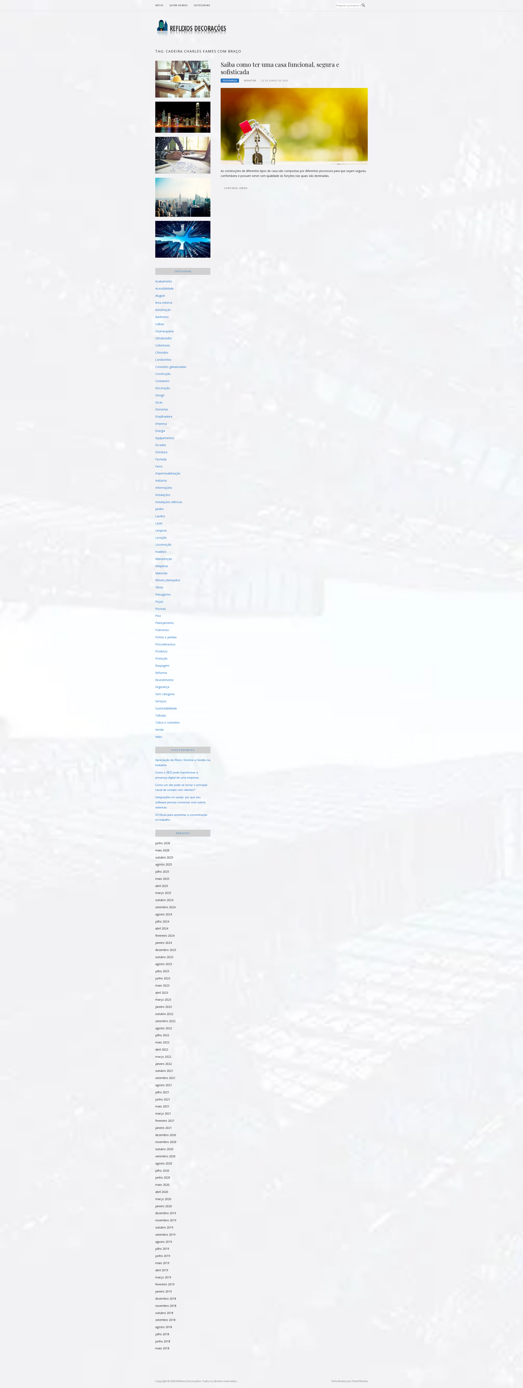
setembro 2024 (165, 907)
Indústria (161, 480)
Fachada (161, 459)
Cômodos (161, 352)
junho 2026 (162, 843)
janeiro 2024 (163, 943)
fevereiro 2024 (164, 935)
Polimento (162, 630)
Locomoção (163, 544)
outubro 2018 (164, 1313)
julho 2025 (162, 871)
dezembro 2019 (165, 1213)
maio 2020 (162, 1185)
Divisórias (161, 409)
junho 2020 (162, 1177)
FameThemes (360, 1381)
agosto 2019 (163, 1242)
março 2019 (163, 1277)
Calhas (159, 324)
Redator (250, 80)
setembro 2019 (165, 1234)
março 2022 (163, 1057)
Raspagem (162, 666)
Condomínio (163, 360)
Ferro (158, 466)
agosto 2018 (163, 1327)
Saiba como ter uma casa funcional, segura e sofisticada (280, 68)
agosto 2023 (163, 964)
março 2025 (163, 893)
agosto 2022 (163, 1028)
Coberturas (162, 345)
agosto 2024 (163, 914)
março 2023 (163, 999)
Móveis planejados (167, 580)
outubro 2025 (164, 857)
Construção (163, 374)
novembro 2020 (165, 1142)
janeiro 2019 (163, 1291)
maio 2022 (162, 1042)
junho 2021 (162, 1099)
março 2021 (163, 1113)
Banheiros (162, 317)
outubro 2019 (164, 1227)
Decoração (162, 388)
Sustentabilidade (166, 708)
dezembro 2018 (165, 1298)
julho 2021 (162, 1092)
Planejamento (164, 623)
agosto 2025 (163, 864)
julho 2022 (162, 1035)
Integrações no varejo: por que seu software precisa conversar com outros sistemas (180, 802)
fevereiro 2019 (164, 1284)
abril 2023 (161, 993)
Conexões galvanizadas (170, 367)
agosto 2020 (163, 1163)
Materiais (161, 573)
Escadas (160, 445)
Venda (159, 730)
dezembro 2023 (165, 950)
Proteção (161, 658)
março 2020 (163, 1199)
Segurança (230, 80)
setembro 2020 (165, 1156)
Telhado (160, 715)
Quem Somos (179, 5)
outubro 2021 (164, 1071)
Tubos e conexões (167, 722)
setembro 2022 (165, 1021)
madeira (160, 552)
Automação (163, 310)
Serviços (160, 701)
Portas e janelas (166, 637)
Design (159, 395)
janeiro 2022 (163, 1064)
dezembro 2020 (165, 1135)
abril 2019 (161, 1270)
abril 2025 (161, 886)
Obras (159, 587)
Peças (159, 602)
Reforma (161, 673)
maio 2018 (162, 1348)
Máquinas (161, 566)
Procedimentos (165, 644)
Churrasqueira (164, 331)
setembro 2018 (165, 1320)
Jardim (159, 509)
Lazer (159, 523)
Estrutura (161, 452)
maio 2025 (162, 879)
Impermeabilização (167, 473)
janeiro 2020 (163, 1206)
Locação (161, 537)
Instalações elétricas (168, 502)
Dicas (159, 402)
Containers (162, 381)
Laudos (160, 516)
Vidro (158, 737)
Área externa (163, 303)
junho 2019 (162, 1256)
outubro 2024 (164, 900)
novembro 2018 (165, 1306)
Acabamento (163, 281)
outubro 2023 (164, 957)
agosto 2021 (163, 1085)
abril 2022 (161, 1049)
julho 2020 (162, 1170)
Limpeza (161, 530)
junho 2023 (162, 978)
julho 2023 (162, 971)
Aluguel (160, 296)
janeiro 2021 (163, 1128)
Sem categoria (164, 694)
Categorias (202, 5)
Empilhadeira (163, 416)
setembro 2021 (165, 1078)
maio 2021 (162, 1106)
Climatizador (163, 338)
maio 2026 (162, 850)
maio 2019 (162, 1263)
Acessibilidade (164, 288)
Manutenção (163, 559)
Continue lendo (236, 188)
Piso (158, 616)
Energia (160, 431)
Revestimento (164, 680)
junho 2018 (162, 1341)
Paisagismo (163, 594)
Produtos (161, 651)
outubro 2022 (164, 1014)
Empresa (161, 424)
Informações (163, 488)
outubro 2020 (164, 1149)
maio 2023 (162, 985)
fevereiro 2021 (164, 1121)
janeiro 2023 (163, 1007)
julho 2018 (162, 1334)
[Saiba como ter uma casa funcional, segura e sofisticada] (294, 126)
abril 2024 (161, 928)
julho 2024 (162, 921)
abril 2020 (161, 1192)
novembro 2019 (165, 1220)
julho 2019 (162, 1249)
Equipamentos (164, 438)
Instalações (162, 495)
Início (159, 5)
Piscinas (160, 609)
